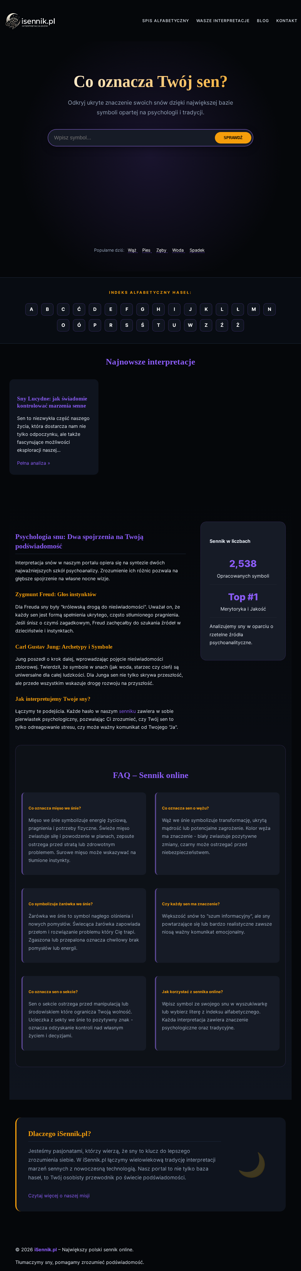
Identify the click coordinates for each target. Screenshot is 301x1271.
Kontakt (286, 20)
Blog (263, 20)
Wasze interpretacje (223, 20)
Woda (178, 250)
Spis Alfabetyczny (165, 20)
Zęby (162, 250)
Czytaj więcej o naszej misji (59, 1196)
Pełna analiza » (33, 463)
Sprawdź (233, 138)
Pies (147, 250)
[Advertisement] (150, 196)
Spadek (197, 250)
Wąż (133, 250)
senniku (127, 711)
